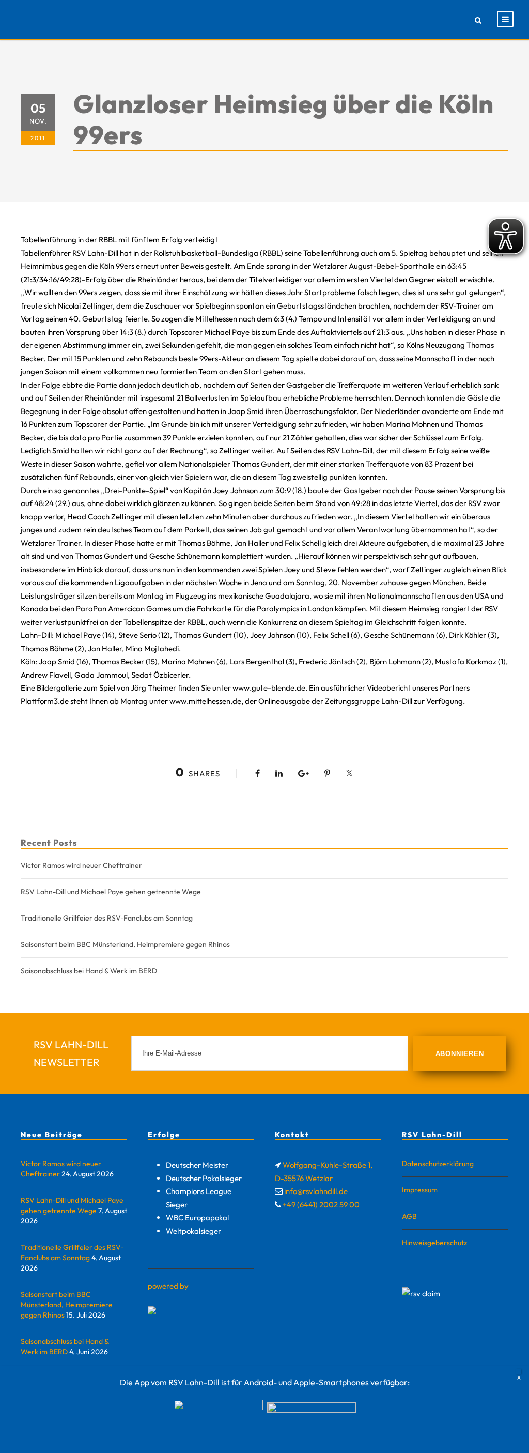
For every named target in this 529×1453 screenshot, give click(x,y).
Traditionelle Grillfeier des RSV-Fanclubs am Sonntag (107, 918)
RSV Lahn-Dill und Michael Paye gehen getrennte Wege (111, 891)
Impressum (420, 1190)
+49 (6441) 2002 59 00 (321, 1205)
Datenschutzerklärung (438, 1163)
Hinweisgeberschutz (434, 1242)
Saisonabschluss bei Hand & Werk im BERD (89, 970)
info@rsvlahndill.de (316, 1191)
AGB (409, 1216)
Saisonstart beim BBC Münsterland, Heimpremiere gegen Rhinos (125, 944)
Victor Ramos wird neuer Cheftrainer (81, 865)
